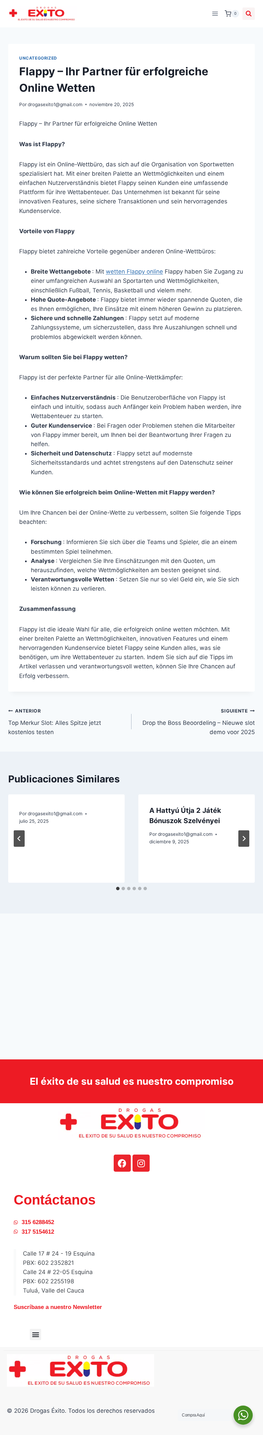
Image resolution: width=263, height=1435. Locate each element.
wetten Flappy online (134, 271)
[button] (35, 1334)
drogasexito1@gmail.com (55, 104)
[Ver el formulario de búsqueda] (248, 14)
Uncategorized (38, 58)
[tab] (118, 888)
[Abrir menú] (215, 13)
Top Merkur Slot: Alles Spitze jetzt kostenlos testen (54, 721)
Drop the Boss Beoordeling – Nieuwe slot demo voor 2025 (198, 721)
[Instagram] (141, 1163)
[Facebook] (122, 1163)
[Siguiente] (243, 838)
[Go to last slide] (19, 838)
